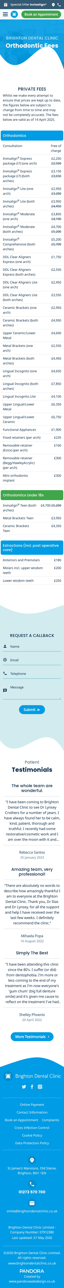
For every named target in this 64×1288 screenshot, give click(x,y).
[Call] (59, 4)
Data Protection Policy (32, 1143)
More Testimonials (30, 1036)
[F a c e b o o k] (32, 1086)
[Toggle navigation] (5, 14)
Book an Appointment (21, 1120)
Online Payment (32, 1104)
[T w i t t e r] (24, 1086)
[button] (41, 14)
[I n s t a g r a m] (40, 1086)
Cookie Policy (32, 1135)
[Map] (53, 4)
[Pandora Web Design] (32, 1271)
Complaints (50, 1120)
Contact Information (32, 1112)
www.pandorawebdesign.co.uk (32, 1281)
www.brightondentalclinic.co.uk (32, 1263)
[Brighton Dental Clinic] (14, 14)
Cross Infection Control (32, 1127)
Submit (29, 709)
